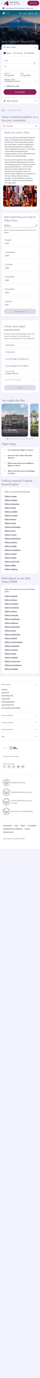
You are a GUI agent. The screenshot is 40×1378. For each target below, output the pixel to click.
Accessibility (32, 825)
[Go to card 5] (12, 438)
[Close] (2, 3)
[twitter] (9, 766)
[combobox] (19, 225)
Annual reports (6, 705)
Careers (4, 692)
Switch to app (33, 3)
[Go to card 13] (23, 438)
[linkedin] (13, 766)
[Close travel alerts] (36, 8)
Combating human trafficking (12, 829)
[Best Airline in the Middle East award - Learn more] (6, 811)
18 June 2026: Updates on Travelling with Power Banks (20, 8)
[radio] (20, 240)
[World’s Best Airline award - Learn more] (6, 782)
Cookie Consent (8, 832)
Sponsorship (6, 698)
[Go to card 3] (9, 438)
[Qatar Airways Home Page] (4, 13)
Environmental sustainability (11, 708)
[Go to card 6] (13, 438)
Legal (16, 825)
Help (3, 736)
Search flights (20, 311)
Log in (24, 13)
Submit (20, 387)
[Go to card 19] (31, 438)
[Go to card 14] (24, 438)
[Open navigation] (36, 13)
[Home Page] (3, 110)
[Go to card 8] (16, 438)
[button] (20, 126)
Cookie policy (7, 825)
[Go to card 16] (27, 438)
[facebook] (4, 766)
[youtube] (18, 766)
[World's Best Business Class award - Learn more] (6, 792)
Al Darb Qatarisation (8, 701)
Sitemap (27, 829)
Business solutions (7, 722)
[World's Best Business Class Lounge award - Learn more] (6, 801)
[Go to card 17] (28, 438)
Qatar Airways (6, 684)
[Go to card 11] (20, 438)
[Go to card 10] (19, 438)
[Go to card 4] (11, 438)
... (6, 110)
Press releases (6, 695)
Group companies (7, 715)
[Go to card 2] (8, 438)
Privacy (22, 825)
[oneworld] (8, 13)
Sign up (30, 13)
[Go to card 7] (15, 438)
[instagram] (22, 766)
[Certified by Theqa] (10, 749)
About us (4, 689)
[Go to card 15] (26, 438)
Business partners (7, 729)
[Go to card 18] (30, 438)
